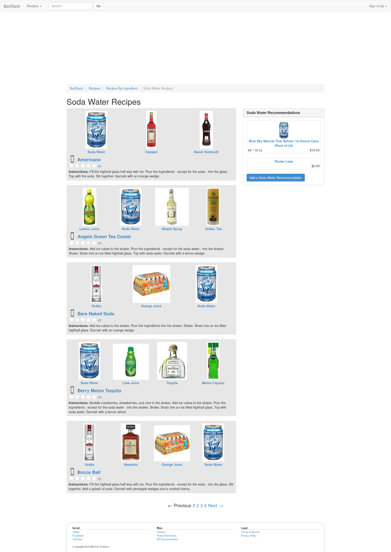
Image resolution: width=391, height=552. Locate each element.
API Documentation (167, 539)
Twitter (76, 532)
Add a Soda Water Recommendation (276, 177)
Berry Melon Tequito (99, 390)
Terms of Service (250, 532)
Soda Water (96, 152)
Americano (89, 159)
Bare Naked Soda (95, 313)
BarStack (12, 6)
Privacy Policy (249, 535)
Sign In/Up (377, 6)
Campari (151, 152)
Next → (215, 505)
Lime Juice (130, 383)
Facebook (77, 535)
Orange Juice (151, 306)
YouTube (77, 539)
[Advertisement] (195, 48)
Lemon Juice (89, 228)
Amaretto (131, 464)
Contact (161, 532)
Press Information (166, 535)
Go (98, 6)
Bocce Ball (88, 472)
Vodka (96, 306)
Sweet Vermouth (206, 152)
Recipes (33, 6)
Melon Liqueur (213, 383)
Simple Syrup (172, 228)
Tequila (172, 383)
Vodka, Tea (213, 228)
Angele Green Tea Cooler (104, 236)
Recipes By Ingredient (122, 88)
